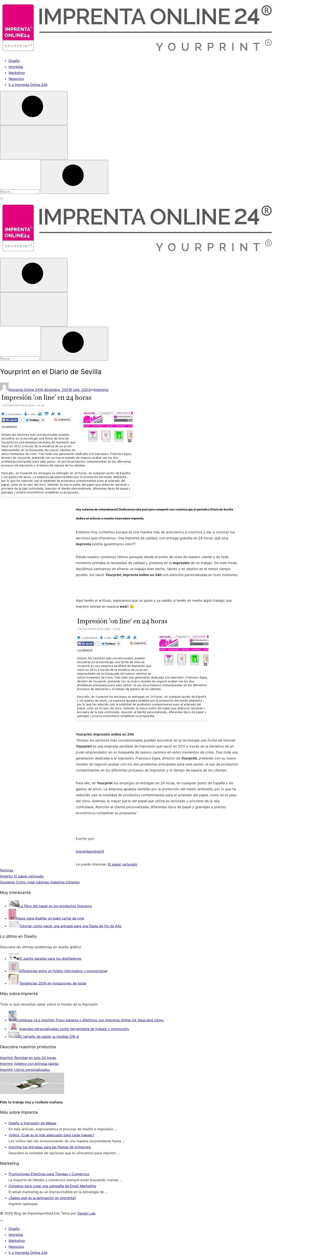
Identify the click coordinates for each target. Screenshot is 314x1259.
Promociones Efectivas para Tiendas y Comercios (49, 1174)
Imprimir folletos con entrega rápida (29, 1063)
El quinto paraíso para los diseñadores (50, 958)
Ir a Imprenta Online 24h (28, 85)
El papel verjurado (122, 864)
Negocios (16, 79)
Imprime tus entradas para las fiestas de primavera (50, 1147)
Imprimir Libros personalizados (25, 1069)
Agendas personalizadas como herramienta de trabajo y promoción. (74, 1029)
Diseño (14, 61)
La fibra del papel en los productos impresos (55, 906)
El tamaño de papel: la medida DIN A (49, 1036)
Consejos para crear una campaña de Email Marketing (52, 1186)
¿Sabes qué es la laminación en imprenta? (42, 1198)
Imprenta (16, 67)
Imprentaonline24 (90, 851)
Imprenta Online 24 (24, 390)
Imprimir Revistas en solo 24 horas (28, 1058)
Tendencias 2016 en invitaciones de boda (52, 983)
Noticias (6, 870)
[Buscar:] (20, 191)
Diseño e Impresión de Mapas (32, 1123)
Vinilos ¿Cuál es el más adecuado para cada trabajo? (51, 1135)
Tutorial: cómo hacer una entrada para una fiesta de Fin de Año (70, 926)
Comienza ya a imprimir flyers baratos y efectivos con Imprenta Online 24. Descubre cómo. (90, 1020)
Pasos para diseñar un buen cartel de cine (50, 918)
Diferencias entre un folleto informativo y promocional (63, 971)
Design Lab (86, 1213)
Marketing (17, 73)
